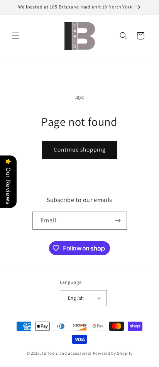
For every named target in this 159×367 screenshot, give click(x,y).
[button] (15, 35)
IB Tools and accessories (67, 353)
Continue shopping (80, 149)
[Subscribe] (118, 221)
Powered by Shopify (113, 353)
